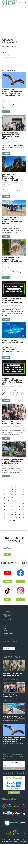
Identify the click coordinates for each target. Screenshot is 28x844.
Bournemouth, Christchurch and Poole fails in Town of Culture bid (12, 381)
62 (4, 512)
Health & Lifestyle (13, 698)
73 (23, 515)
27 (8, 495)
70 (12, 515)
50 (4, 506)
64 (12, 512)
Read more (6, 111)
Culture (16, 386)
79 (23, 518)
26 (4, 495)
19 (23, 489)
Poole (3, 99)
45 (8, 503)
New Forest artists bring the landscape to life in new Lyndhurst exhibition (12, 675)
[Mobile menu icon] (25, 3)
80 (10, 521)
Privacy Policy (13, 841)
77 (16, 518)
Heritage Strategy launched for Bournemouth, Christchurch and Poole (12, 177)
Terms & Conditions (19, 839)
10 (11, 486)
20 (4, 492)
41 (16, 501)
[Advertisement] (14, 20)
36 (19, 498)
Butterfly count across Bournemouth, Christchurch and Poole (12, 259)
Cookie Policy (22, 841)
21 (8, 492)
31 (23, 495)
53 (16, 506)
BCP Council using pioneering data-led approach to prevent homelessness (10, 136)
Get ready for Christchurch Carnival (11, 422)
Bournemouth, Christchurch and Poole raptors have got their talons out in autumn (12, 92)
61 (23, 509)
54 (19, 506)
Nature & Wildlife (18, 98)
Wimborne (15, 720)
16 (12, 489)
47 (16, 503)
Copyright (5, 841)
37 (23, 498)
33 (8, 498)
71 (16, 515)
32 (4, 498)
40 (12, 501)
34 (12, 498)
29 (16, 495)
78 (19, 518)
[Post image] (14, 80)
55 (23, 506)
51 (8, 506)
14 (4, 489)
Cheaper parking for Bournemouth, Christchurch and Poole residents (12, 220)
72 (19, 515)
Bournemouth (5, 98)
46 (12, 503)
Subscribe (14, 762)
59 (16, 509)
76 (12, 518)
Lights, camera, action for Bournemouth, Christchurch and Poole (13, 301)
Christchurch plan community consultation (12, 341)
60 (19, 509)
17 (16, 489)
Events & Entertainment (13, 426)
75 (8, 518)
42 (19, 501)
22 (12, 492)
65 (16, 512)
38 (4, 501)
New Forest (7, 679)
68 (4, 515)
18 (19, 489)
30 (19, 495)
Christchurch (11, 98)
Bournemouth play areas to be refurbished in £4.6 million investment (12, 461)
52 (12, 506)
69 (8, 515)
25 (23, 492)
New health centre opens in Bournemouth (12, 696)
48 (19, 503)
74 (4, 518)
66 (19, 512)
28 (12, 495)
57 (8, 509)
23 (16, 492)
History (16, 182)
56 (4, 509)
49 (23, 503)
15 (8, 489)
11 (15, 486)
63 (8, 512)
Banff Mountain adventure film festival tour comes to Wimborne (14, 717)
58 (12, 509)
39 (8, 501)
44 (4, 503)
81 (14, 521)
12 (19, 486)
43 (23, 501)
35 (16, 498)
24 (19, 492)
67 (23, 512)
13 (22, 486)
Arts (3, 305)
